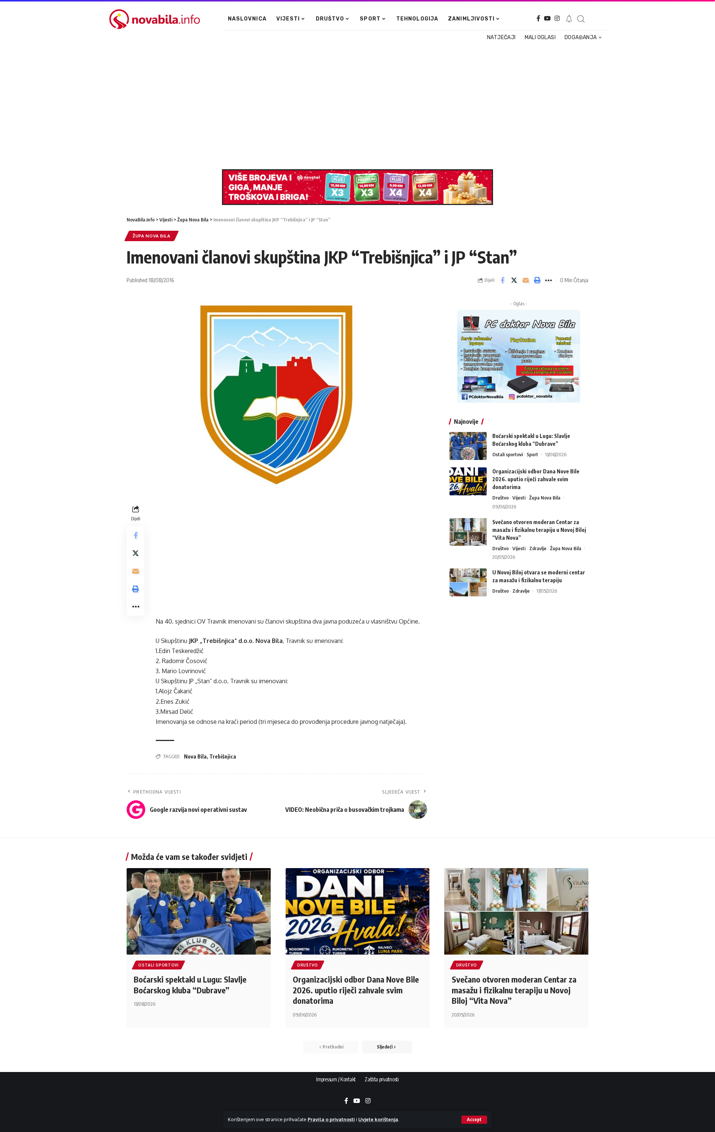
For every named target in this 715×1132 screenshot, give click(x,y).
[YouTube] (547, 18)
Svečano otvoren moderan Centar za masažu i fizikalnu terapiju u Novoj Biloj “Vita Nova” (539, 529)
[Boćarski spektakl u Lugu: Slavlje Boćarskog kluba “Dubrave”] (468, 446)
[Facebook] (538, 18)
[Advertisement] (353, 106)
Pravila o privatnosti (331, 1119)
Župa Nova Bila (152, 236)
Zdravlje (537, 548)
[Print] (537, 280)
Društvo (500, 498)
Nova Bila (195, 756)
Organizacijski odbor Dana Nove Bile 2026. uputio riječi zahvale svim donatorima (535, 479)
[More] (548, 280)
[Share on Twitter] (514, 280)
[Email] (525, 280)
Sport (532, 454)
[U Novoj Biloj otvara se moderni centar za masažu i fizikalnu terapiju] (468, 582)
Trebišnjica (222, 756)
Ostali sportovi (507, 454)
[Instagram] (557, 18)
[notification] (569, 19)
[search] (580, 19)
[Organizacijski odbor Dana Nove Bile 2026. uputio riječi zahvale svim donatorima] (468, 481)
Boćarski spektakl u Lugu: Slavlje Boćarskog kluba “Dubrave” (190, 984)
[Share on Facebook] (502, 280)
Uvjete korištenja (378, 1119)
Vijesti (518, 498)
